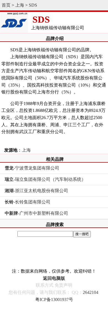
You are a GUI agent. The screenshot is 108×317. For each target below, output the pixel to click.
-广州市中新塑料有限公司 (36, 213)
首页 (6, 5)
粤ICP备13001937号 (54, 299)
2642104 (90, 292)
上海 (19, 5)
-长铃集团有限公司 (27, 202)
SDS (33, 5)
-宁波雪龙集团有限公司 (32, 168)
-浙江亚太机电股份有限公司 (36, 190)
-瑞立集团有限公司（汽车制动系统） (45, 179)
